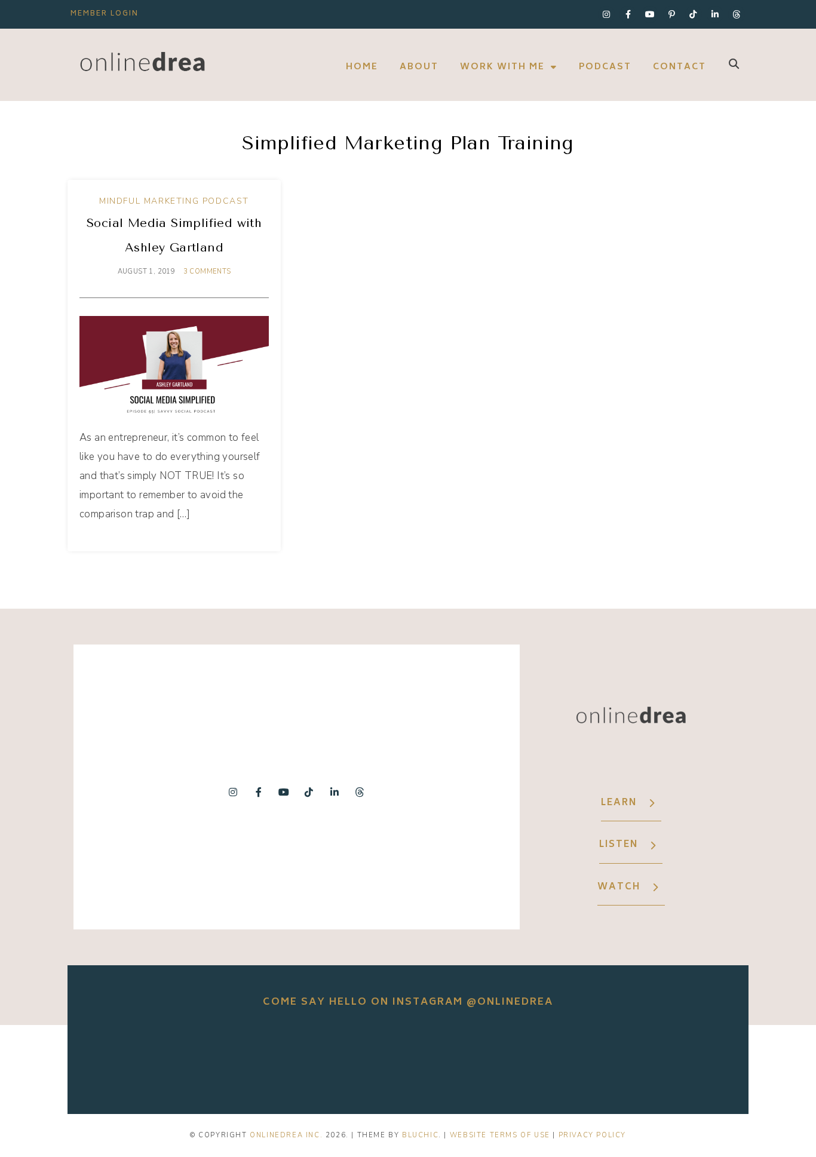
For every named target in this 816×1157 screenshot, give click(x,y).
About (419, 67)
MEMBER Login (104, 14)
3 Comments (207, 271)
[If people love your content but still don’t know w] (408, 1060)
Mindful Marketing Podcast (174, 201)
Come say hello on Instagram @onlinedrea (408, 1002)
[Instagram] (606, 14)
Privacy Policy (592, 1135)
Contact (679, 67)
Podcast (605, 67)
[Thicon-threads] (736, 14)
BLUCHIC (420, 1135)
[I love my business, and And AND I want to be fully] (676, 1060)
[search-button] (734, 64)
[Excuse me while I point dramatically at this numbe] (542, 1060)
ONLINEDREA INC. (286, 1135)
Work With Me (502, 67)
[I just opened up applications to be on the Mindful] (140, 1060)
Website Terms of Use (500, 1135)
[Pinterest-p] (671, 14)
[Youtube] (650, 14)
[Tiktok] (693, 14)
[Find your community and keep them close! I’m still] (274, 1060)
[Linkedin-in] (715, 14)
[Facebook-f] (627, 14)
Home (362, 67)
